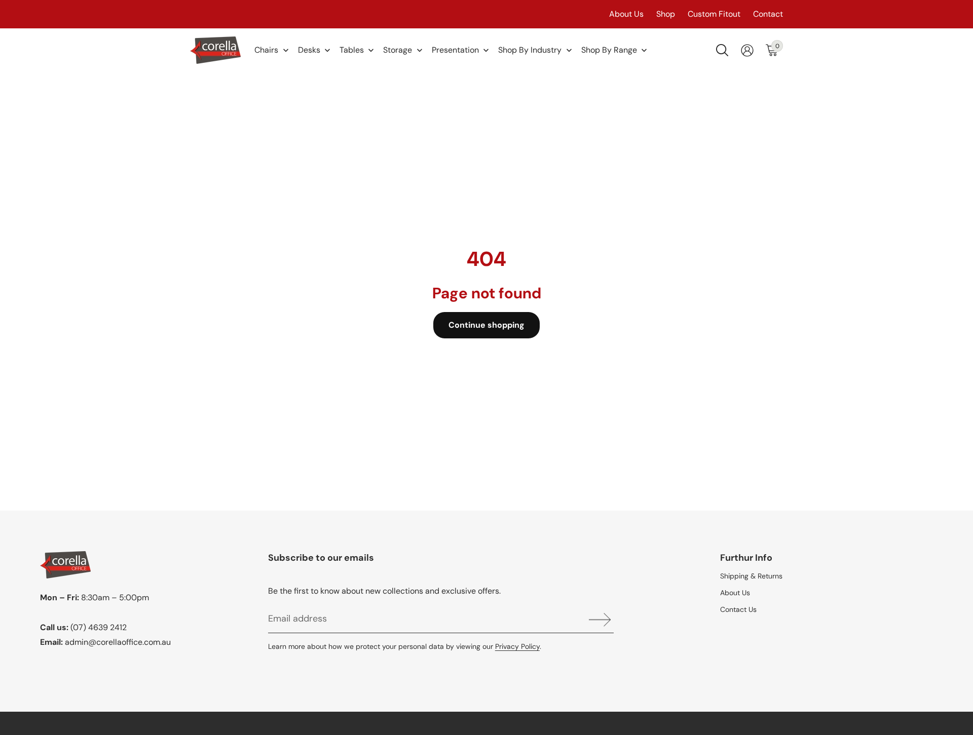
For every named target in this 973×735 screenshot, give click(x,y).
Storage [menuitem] (397, 50)
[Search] (722, 50)
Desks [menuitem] (309, 50)
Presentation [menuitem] (455, 50)
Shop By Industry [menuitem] (530, 50)
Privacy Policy (517, 646)
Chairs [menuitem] (266, 50)
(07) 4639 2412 (98, 627)
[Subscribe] (596, 620)
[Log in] (747, 50)
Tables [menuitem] (352, 50)
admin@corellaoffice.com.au (118, 642)
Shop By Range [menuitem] (609, 50)
